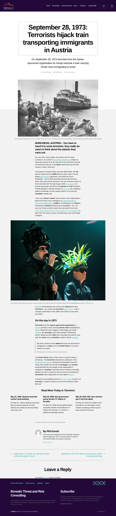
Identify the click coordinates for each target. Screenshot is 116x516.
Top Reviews (56, 5)
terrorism (53, 422)
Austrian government (43, 362)
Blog (75, 5)
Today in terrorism (60, 422)
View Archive (47, 442)
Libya (71, 374)
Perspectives (58, 18)
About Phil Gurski (67, 5)
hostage (75, 337)
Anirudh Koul (75, 303)
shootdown (70, 184)
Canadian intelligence (62, 160)
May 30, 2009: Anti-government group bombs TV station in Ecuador (56, 399)
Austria (38, 332)
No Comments (70, 72)
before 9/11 (68, 309)
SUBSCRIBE (92, 5)
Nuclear (38, 307)
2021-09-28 (59, 72)
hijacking (44, 422)
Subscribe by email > (66, 503)
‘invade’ (67, 189)
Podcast (82, 5)
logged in (46, 477)
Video (47, 483)
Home (48, 5)
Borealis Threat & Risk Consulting (26, 511)
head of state (67, 379)
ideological (44, 176)
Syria (48, 422)
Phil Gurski (48, 72)
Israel (37, 330)
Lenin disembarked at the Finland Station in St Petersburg (57, 210)
